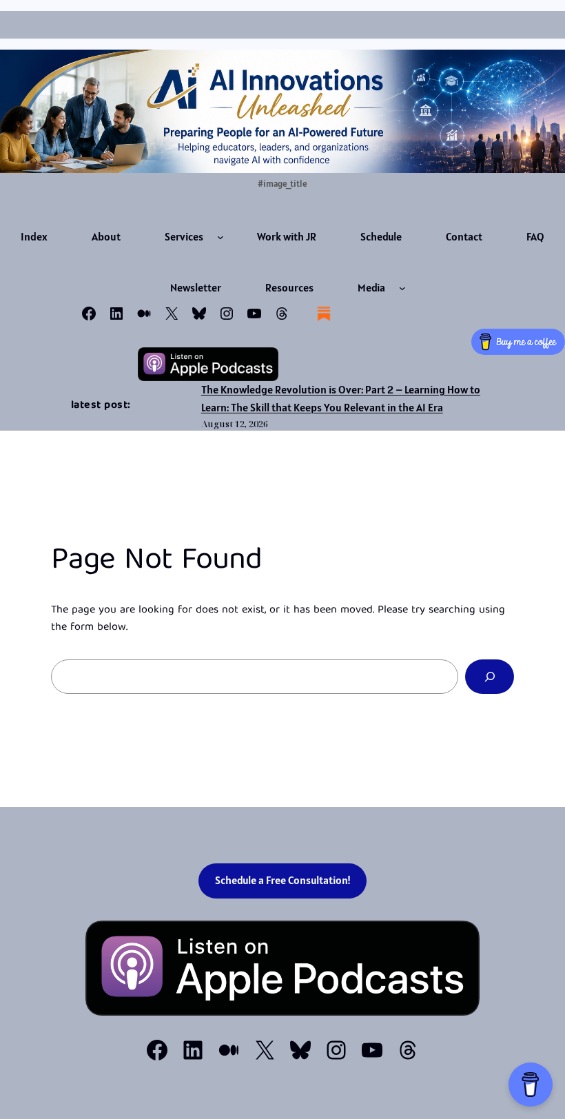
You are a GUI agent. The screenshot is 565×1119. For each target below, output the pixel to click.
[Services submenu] (220, 237)
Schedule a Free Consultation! (283, 880)
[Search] (489, 676)
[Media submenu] (402, 288)
